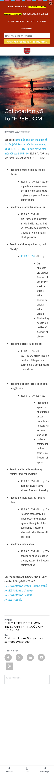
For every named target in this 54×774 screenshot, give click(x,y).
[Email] (41, 657)
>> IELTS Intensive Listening (18, 590)
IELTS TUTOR (28, 256)
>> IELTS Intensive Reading (18, 595)
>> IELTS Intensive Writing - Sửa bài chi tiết (25, 586)
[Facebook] (8, 657)
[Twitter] (19, 657)
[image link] (27, 51)
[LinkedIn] (30, 657)
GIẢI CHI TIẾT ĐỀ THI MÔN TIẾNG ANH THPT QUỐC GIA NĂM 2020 (23, 627)
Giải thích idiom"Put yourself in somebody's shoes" (25, 640)
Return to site (12, 650)
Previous (8, 619)
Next (6, 635)
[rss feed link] (9, 666)
